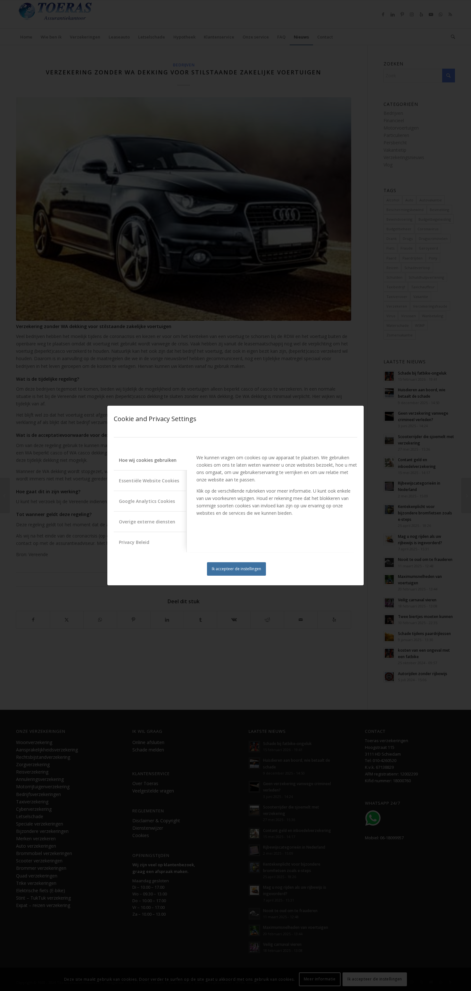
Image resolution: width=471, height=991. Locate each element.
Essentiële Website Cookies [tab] (149, 481)
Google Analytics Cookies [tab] (147, 501)
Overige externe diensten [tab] (147, 522)
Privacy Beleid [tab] (134, 542)
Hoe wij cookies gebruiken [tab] (148, 460)
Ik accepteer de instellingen (236, 569)
